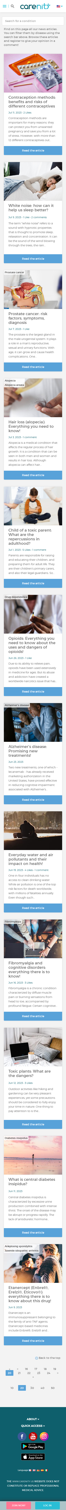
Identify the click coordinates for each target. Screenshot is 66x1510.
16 (26, 1369)
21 (19, 1373)
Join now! (18, 1505)
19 (54, 1369)
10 (12, 1388)
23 (38, 1373)
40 (42, 1388)
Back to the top (49, 1358)
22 (28, 1373)
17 (35, 1369)
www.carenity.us (23, 1481)
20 (9, 1373)
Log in (47, 1505)
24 (48, 1373)
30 (32, 1388)
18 (45, 1369)
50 (53, 1388)
